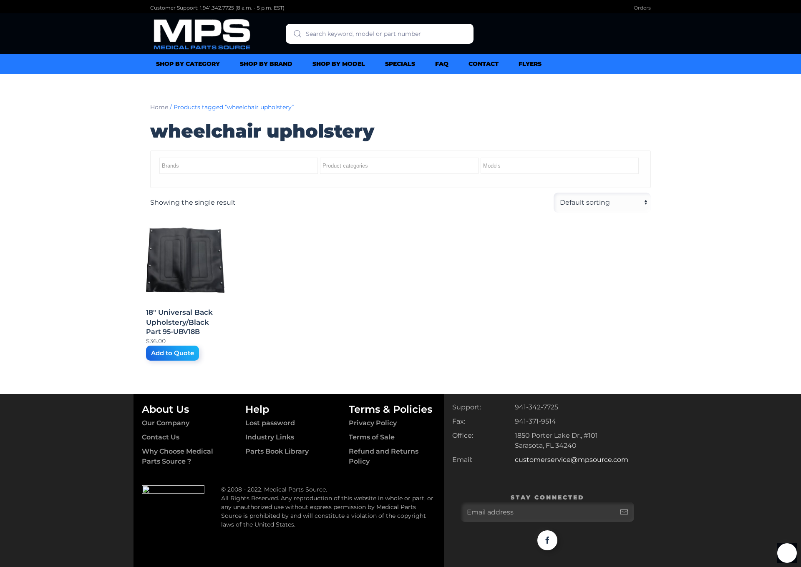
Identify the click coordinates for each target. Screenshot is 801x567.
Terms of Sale (372, 437)
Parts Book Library (277, 451)
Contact (484, 64)
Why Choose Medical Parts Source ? (177, 456)
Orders (642, 8)
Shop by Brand (266, 64)
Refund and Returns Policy (383, 456)
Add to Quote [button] (172, 353)
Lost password (270, 423)
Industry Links (269, 437)
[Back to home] (202, 34)
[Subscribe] (624, 512)
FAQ (441, 64)
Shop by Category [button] (188, 64)
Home (159, 107)
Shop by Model (338, 64)
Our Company (165, 423)
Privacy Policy (373, 423)
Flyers (530, 64)
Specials (400, 64)
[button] (787, 553)
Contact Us (160, 437)
